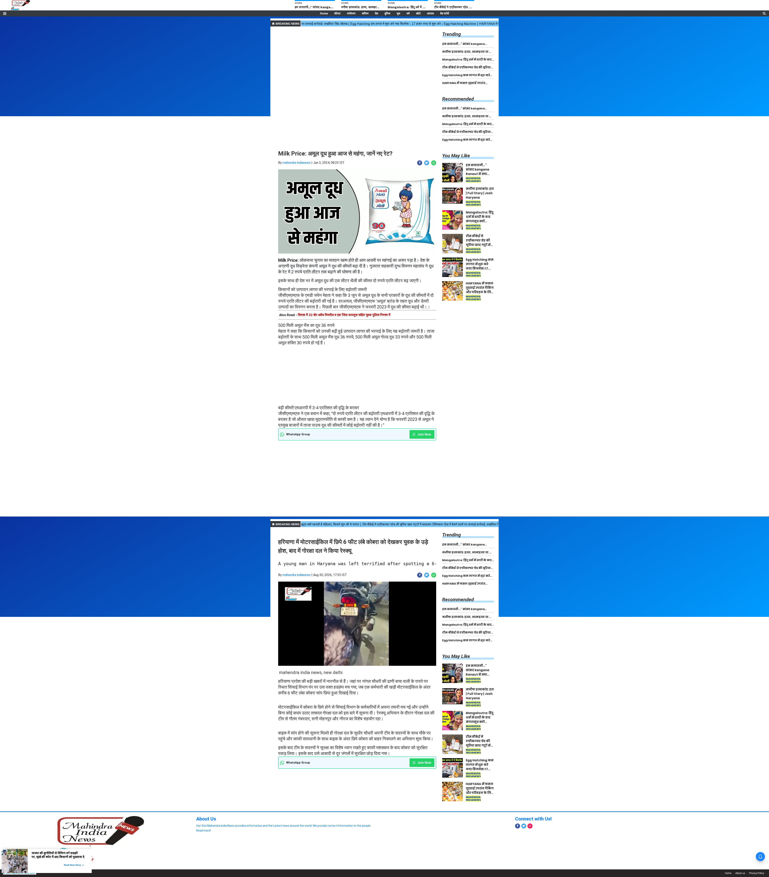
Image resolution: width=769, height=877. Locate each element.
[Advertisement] (357, 56)
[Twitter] (523, 826)
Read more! (203, 830)
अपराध (430, 13)
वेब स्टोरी (444, 13)
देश (376, 13)
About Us (206, 819)
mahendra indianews (297, 163)
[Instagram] (529, 826)
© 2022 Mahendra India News (19, 873)
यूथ (398, 13)
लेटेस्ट (337, 13)
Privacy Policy (756, 873)
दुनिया (387, 13)
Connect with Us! (533, 819)
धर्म (408, 13)
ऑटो (418, 13)
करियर (365, 13)
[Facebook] (517, 826)
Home (324, 13)
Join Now (424, 434)
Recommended (458, 99)
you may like (456, 156)
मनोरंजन (351, 13)
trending (451, 34)
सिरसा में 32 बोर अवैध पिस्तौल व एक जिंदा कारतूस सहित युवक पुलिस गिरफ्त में (344, 315)
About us (740, 873)
